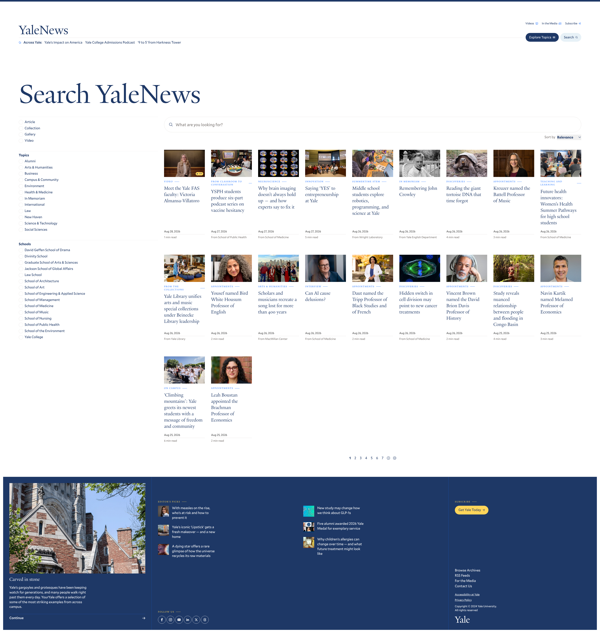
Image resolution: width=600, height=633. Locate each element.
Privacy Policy (463, 600)
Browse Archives (467, 570)
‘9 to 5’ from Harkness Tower (159, 42)
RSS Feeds (462, 575)
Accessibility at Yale (467, 594)
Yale (462, 620)
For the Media (465, 580)
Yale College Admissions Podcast (110, 42)
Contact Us (463, 586)
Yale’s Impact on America (63, 42)
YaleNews (43, 31)
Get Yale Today (469, 510)
